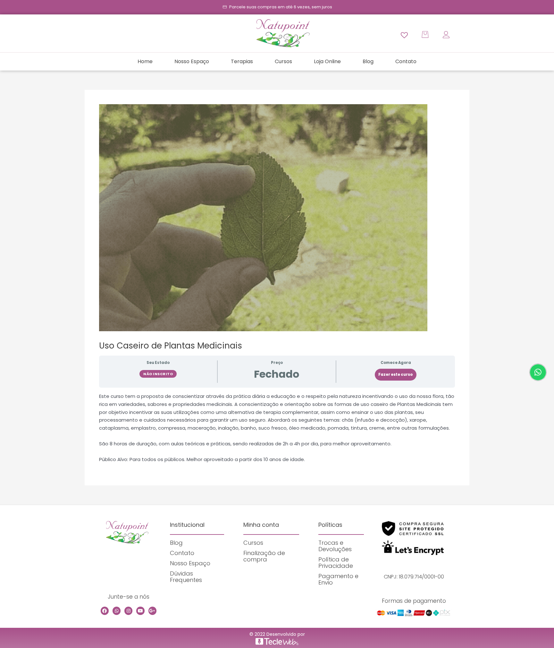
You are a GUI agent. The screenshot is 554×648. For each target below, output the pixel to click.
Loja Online (327, 61)
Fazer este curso (395, 374)
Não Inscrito (158, 373)
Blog (368, 61)
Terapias (242, 61)
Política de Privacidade (335, 562)
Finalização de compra (264, 556)
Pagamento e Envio (338, 579)
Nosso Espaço (191, 61)
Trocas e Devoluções (335, 546)
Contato (405, 61)
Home (145, 61)
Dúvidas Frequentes (186, 576)
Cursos (283, 61)
